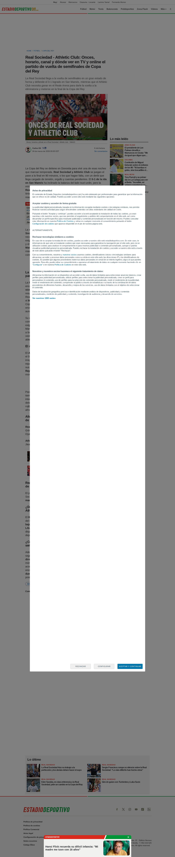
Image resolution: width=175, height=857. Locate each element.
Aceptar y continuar (130, 666)
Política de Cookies (65, 221)
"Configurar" (37, 265)
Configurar (104, 666)
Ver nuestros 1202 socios (43, 298)
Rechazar (80, 666)
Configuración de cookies (43, 224)
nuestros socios (70, 255)
